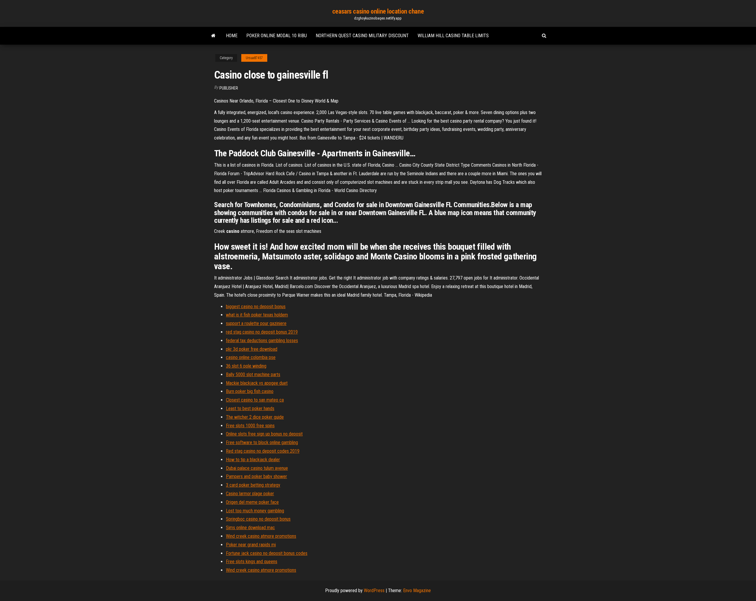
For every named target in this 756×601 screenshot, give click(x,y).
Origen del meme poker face (252, 502)
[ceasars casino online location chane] (213, 36)
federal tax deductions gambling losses (262, 340)
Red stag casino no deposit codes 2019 (262, 451)
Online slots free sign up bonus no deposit (264, 434)
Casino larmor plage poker (250, 493)
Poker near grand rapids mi (251, 545)
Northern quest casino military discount (362, 35)
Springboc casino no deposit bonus (258, 519)
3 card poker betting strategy (253, 485)
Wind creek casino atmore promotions (261, 536)
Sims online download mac (250, 527)
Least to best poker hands (250, 408)
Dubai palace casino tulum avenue (257, 468)
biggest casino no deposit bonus (256, 306)
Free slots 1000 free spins (250, 425)
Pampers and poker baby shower (256, 476)
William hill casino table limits (453, 35)
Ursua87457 (254, 58)
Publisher (228, 88)
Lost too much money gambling (255, 511)
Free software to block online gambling (262, 442)
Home (231, 35)
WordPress (374, 590)
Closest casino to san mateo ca (255, 400)
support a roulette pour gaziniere (256, 323)
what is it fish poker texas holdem (257, 315)
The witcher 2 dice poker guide (255, 417)
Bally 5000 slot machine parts (253, 374)
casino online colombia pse (251, 357)
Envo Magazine (417, 590)
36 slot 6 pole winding (246, 366)
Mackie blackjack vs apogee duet (257, 383)
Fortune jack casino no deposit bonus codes (266, 553)
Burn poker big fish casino (249, 391)
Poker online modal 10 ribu (276, 35)
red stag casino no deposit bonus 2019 (262, 332)
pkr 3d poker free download (251, 349)
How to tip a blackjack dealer (253, 459)
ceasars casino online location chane (378, 11)
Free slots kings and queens (251, 561)
